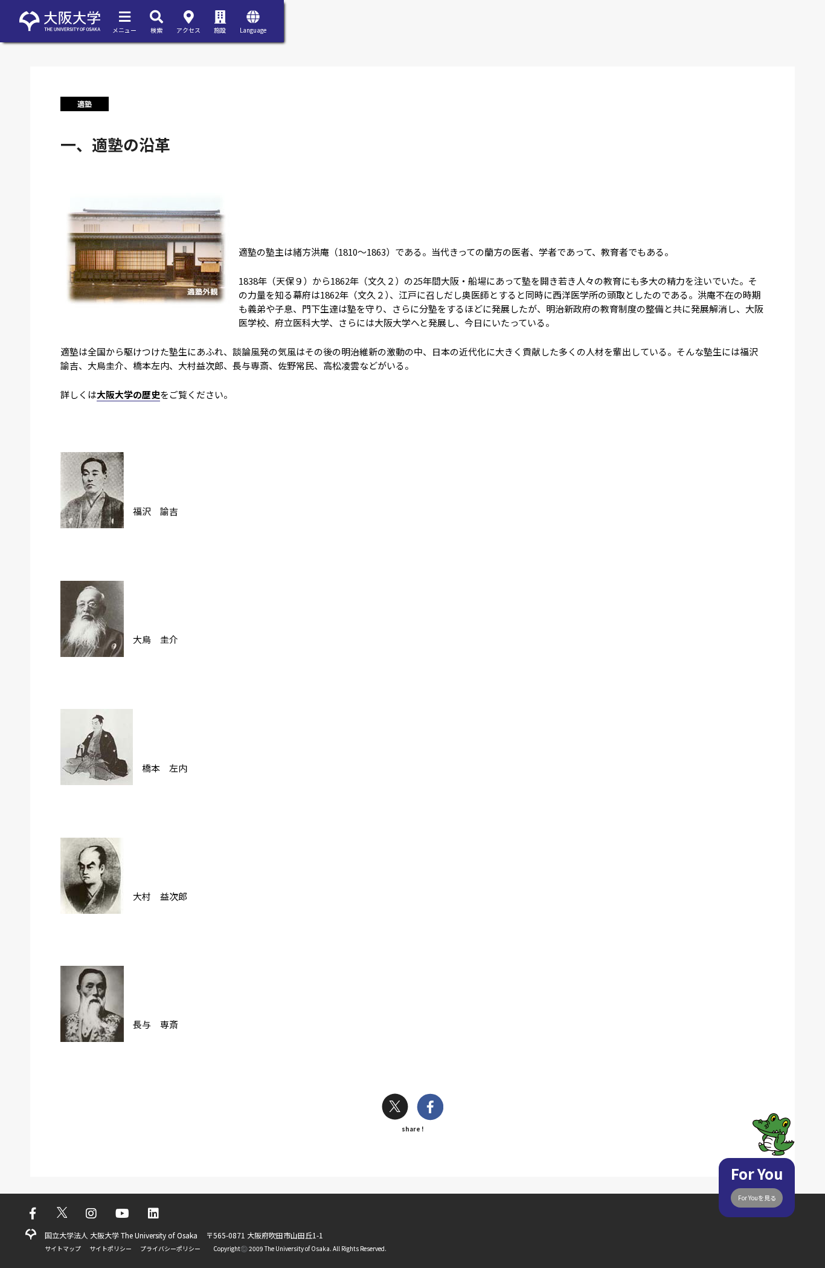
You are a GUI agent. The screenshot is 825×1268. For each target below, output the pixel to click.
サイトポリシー (110, 1248)
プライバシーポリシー (170, 1248)
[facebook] (430, 1108)
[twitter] (395, 1108)
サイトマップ (63, 1248)
